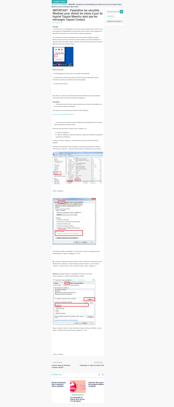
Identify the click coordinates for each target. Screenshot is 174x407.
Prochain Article (98, 362)
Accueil (55, 4)
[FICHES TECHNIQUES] (78, 387)
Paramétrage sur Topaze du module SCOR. (92, 365)
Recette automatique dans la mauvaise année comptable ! (59, 384)
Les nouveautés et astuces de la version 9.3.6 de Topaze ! (77, 399)
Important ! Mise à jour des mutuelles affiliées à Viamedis (96, 384)
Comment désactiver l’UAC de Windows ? (63, 114)
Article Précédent (57, 362)
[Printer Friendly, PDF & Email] (58, 354)
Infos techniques (63, 4)
